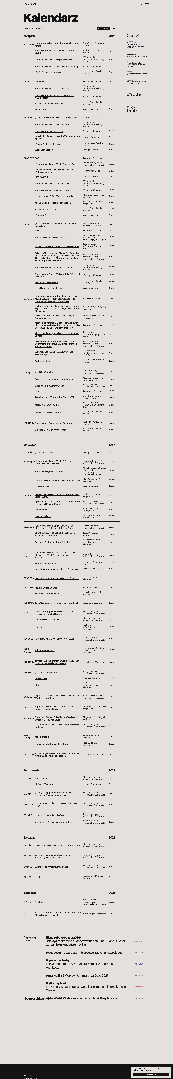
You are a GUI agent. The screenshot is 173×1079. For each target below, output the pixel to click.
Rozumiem (151, 1074)
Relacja (139, 952)
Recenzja (139, 987)
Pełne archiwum (35, 998)
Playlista (139, 941)
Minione (115, 28)
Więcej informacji (146, 1070)
